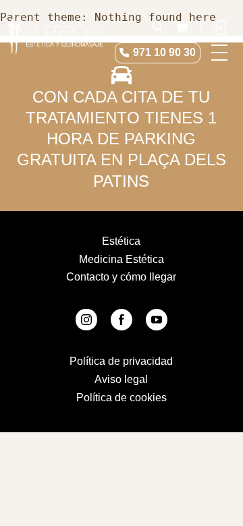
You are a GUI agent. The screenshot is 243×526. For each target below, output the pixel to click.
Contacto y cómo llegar (121, 277)
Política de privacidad (121, 361)
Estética (121, 241)
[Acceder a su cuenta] (219, 27)
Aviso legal (121, 379)
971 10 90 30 (164, 52)
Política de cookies (121, 397)
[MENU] (219, 53)
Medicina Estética (121, 259)
